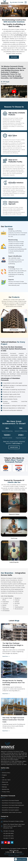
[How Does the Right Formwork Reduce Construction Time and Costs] (14, 706)
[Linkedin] (12, 842)
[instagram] (9, 842)
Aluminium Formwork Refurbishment (13, 805)
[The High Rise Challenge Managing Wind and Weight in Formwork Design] (14, 632)
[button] (26, 319)
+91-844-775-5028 (17, 2)
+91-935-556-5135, (8, 836)
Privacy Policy (6, 791)
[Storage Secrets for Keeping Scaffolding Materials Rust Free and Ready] (14, 669)
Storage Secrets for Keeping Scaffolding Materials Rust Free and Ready (13, 682)
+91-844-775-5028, (8, 831)
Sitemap (4, 787)
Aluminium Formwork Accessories (12, 803)
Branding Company (14, 855)
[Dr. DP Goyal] (14, 91)
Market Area (5, 789)
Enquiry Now (14, 447)
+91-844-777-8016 (8, 838)
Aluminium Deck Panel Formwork (12, 812)
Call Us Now (16, 443)
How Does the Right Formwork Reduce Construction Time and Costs (13, 720)
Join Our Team (6, 779)
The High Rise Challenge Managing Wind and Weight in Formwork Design (12, 645)
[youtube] (5, 842)
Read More (14, 57)
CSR (3, 777)
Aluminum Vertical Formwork (10, 807)
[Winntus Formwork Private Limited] (4, 2)
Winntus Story (6, 772)
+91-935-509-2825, (8, 833)
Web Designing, (8, 854)
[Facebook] (2, 842)
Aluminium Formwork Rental (10, 800)
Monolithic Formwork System (10, 810)
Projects (4, 775)
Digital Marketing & (18, 854)
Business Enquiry (21, 859)
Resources (5, 782)
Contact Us (5, 784)
